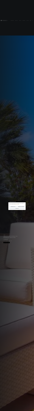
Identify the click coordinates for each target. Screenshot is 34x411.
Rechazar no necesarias (21, 206)
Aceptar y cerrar (13, 206)
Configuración (17, 208)
